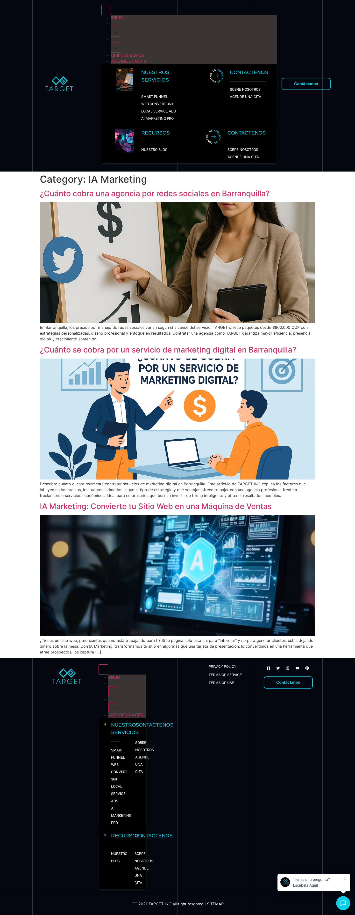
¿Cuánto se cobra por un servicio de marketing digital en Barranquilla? (168, 349)
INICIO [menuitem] (117, 18)
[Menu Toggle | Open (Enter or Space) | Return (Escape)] (106, 10)
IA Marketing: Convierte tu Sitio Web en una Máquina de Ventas (156, 506)
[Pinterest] (307, 668)
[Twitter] (278, 668)
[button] (115, 32)
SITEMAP (215, 903)
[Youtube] (297, 668)
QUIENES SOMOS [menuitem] (127, 55)
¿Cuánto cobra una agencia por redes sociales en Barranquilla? (155, 193)
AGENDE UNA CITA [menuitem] (129, 61)
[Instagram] (287, 668)
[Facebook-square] (268, 668)
